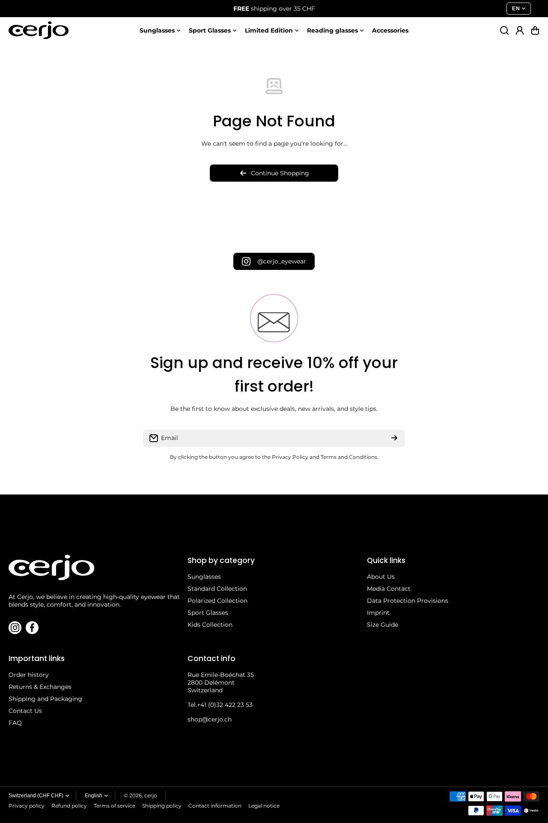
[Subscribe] (394, 438)
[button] (535, 30)
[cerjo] (38, 30)
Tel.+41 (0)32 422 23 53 (220, 705)
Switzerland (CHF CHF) (36, 796)
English (93, 796)
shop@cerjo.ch (210, 719)
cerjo (150, 795)
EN (516, 9)
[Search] (504, 30)
